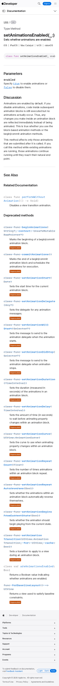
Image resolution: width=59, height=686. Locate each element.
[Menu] (55, 3)
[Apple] (4, 615)
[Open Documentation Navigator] (4, 11)
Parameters (13, 74)
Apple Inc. (22, 678)
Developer (13, 615)
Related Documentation (21, 185)
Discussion (12, 97)
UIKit (6, 22)
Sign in (47, 4)
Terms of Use (7, 682)
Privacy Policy (22, 682)
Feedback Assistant (14, 671)
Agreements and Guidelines (42, 682)
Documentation (16, 10)
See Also (11, 175)
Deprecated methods (19, 215)
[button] (39, 3)
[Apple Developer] (9, 3)
